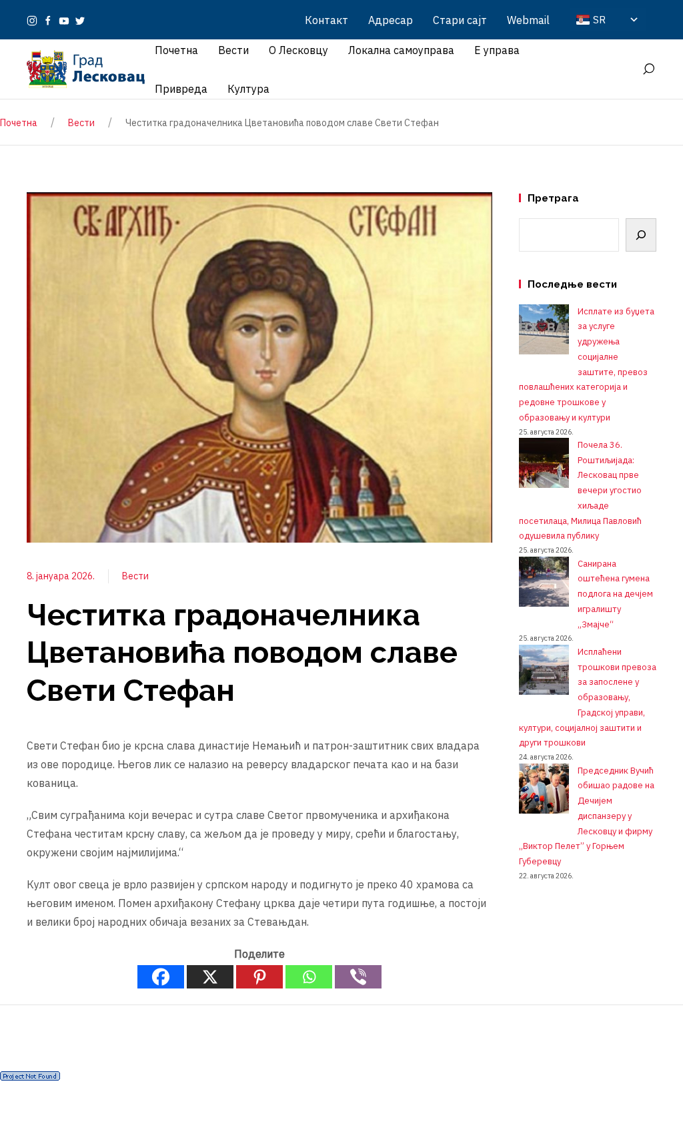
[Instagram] (32, 20)
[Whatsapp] (308, 976)
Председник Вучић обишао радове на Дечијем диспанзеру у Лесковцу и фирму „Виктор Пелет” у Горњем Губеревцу (586, 816)
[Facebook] (48, 20)
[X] (210, 976)
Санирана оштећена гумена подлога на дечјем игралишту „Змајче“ (615, 594)
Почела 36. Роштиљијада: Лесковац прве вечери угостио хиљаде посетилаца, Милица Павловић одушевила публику (580, 490)
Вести (135, 576)
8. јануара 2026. (61, 576)
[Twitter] (80, 20)
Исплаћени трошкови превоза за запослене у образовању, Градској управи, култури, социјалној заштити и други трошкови (587, 697)
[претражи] (648, 69)
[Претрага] (641, 235)
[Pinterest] (259, 976)
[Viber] (358, 976)
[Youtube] (64, 20)
